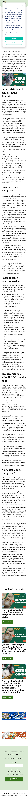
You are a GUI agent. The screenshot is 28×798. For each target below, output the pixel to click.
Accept (14, 38)
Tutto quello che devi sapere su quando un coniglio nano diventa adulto (12, 613)
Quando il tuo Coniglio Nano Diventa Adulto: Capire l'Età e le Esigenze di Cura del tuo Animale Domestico (14, 649)
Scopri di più (7, 622)
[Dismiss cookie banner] (22, 6)
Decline (14, 42)
